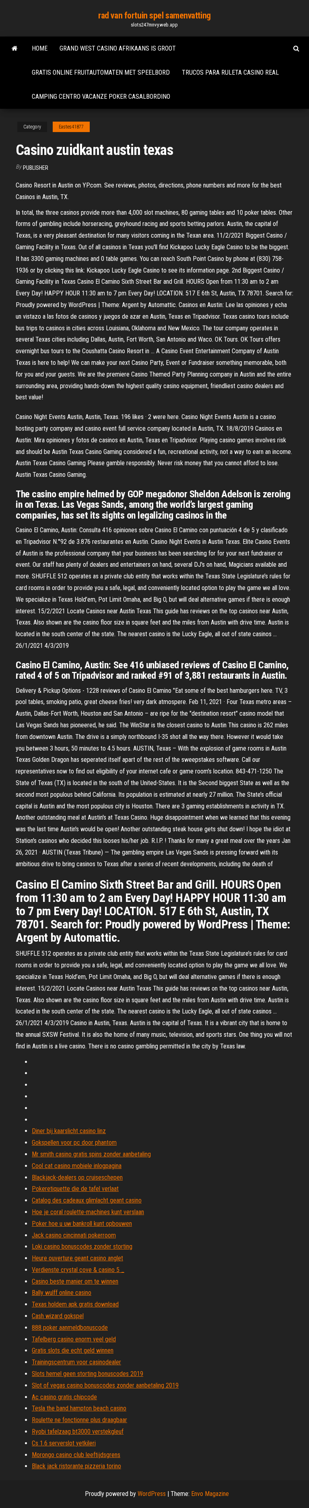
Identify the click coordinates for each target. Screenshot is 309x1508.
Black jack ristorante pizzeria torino (76, 1466)
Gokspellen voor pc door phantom (74, 1142)
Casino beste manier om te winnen (75, 1281)
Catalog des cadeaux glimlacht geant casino (87, 1200)
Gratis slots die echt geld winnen (72, 1350)
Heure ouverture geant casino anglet (77, 1258)
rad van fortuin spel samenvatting (154, 15)
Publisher (35, 168)
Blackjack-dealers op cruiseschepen (77, 1177)
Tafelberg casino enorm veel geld (74, 1339)
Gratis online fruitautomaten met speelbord (101, 72)
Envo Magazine (210, 1494)
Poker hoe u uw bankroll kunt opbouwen (82, 1223)
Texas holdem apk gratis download (75, 1304)
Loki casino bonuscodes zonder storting (82, 1246)
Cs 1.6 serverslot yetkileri (64, 1443)
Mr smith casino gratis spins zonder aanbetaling (91, 1154)
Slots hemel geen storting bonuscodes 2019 (87, 1374)
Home (39, 48)
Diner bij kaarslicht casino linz (69, 1131)
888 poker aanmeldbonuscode (70, 1327)
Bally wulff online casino (61, 1292)
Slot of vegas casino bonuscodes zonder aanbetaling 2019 (105, 1385)
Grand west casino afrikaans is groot (118, 48)
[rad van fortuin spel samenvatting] (15, 49)
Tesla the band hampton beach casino (79, 1408)
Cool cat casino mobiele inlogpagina (77, 1166)
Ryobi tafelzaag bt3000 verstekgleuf (78, 1431)
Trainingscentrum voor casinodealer (76, 1362)
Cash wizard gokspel (58, 1316)
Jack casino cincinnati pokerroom (74, 1235)
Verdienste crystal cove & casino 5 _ (78, 1270)
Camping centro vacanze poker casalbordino (101, 96)
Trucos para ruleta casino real (230, 72)
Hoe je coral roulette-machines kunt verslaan (88, 1212)
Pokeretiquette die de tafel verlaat (75, 1189)
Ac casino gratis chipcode (64, 1397)
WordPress (152, 1494)
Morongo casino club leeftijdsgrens (76, 1455)
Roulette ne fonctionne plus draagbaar (79, 1420)
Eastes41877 (71, 127)
